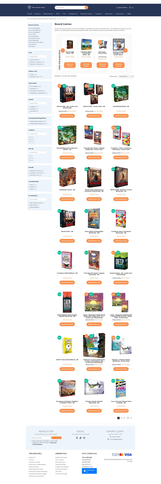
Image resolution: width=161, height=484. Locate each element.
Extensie (32, 88)
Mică (31, 184)
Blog (129, 14)
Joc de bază (34, 86)
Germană (33, 111)
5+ (30, 160)
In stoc (32, 74)
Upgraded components (37, 93)
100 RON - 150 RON (35, 64)
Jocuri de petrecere (35, 30)
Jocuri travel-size (34, 40)
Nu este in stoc (34, 76)
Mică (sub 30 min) (35, 170)
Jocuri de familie (33, 36)
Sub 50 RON (34, 60)
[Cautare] (86, 7)
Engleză (32, 106)
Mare (31, 189)
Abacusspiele (34, 207)
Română (32, 109)
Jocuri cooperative (34, 32)
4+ (31, 158)
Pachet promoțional (36, 90)
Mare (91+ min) (34, 175)
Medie (32, 187)
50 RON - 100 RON (35, 62)
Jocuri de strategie (34, 28)
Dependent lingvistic (36, 121)
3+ (31, 156)
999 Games (33, 205)
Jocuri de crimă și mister (36, 42)
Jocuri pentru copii (34, 38)
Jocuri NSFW (32, 44)
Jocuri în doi (32, 34)
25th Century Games (36, 203)
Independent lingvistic (37, 123)
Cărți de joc (32, 46)
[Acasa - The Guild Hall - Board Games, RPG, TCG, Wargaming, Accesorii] (36, 7)
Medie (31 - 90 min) (35, 173)
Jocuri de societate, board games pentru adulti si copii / (42, 18)
